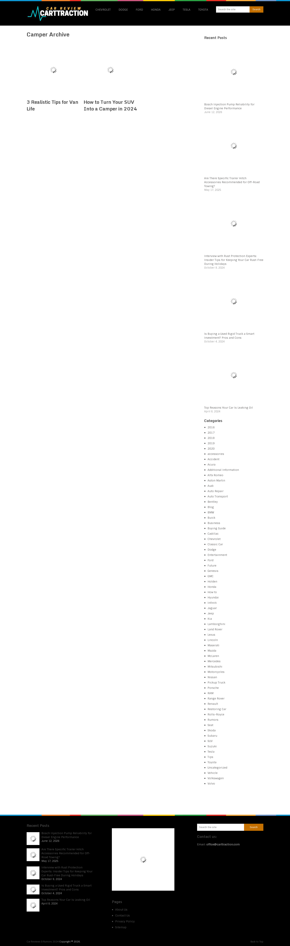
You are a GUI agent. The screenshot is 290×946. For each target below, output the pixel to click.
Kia (210, 618)
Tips (210, 757)
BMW (211, 512)
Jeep (171, 9)
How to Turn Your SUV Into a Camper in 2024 (110, 105)
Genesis (213, 571)
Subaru (212, 735)
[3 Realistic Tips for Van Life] (53, 70)
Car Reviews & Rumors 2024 (43, 941)
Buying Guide (217, 528)
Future (212, 565)
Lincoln (213, 640)
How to (212, 592)
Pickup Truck (216, 682)
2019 (211, 443)
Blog (211, 507)
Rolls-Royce (216, 714)
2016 (211, 427)
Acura (211, 464)
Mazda (212, 650)
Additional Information (223, 470)
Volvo (211, 783)
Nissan (212, 677)
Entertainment (217, 555)
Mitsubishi (215, 666)
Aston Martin (216, 480)
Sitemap (120, 927)
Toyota (203, 9)
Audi (211, 486)
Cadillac (213, 533)
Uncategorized (217, 767)
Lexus (211, 634)
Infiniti (212, 603)
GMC (210, 576)
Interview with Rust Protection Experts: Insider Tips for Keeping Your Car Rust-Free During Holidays (233, 260)
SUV (210, 741)
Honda (156, 9)
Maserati (213, 645)
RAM (210, 693)
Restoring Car (217, 709)
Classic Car (215, 544)
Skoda (212, 730)
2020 (211, 448)
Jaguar (212, 608)
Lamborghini (216, 624)
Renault (213, 704)
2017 (211, 432)
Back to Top (257, 941)
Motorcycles (216, 672)
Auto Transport (218, 496)
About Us (121, 909)
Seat (210, 725)
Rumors (213, 720)
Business (214, 523)
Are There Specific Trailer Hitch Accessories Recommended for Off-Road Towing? (232, 182)
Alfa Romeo (215, 475)
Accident (213, 459)
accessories (216, 454)
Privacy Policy (125, 921)
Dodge (123, 9)
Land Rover (215, 629)
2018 (211, 438)
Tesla (186, 9)
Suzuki (212, 746)
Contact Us (122, 915)
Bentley (213, 502)
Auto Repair (216, 491)
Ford (139, 9)
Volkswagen (216, 778)
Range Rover (216, 698)
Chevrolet (103, 9)
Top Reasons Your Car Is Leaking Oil (228, 407)
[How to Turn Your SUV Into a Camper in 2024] (110, 70)
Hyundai (213, 597)
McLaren (213, 656)
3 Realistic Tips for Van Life (52, 105)
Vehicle (213, 773)
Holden (212, 581)
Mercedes (214, 661)
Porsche (213, 688)
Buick (211, 517)
